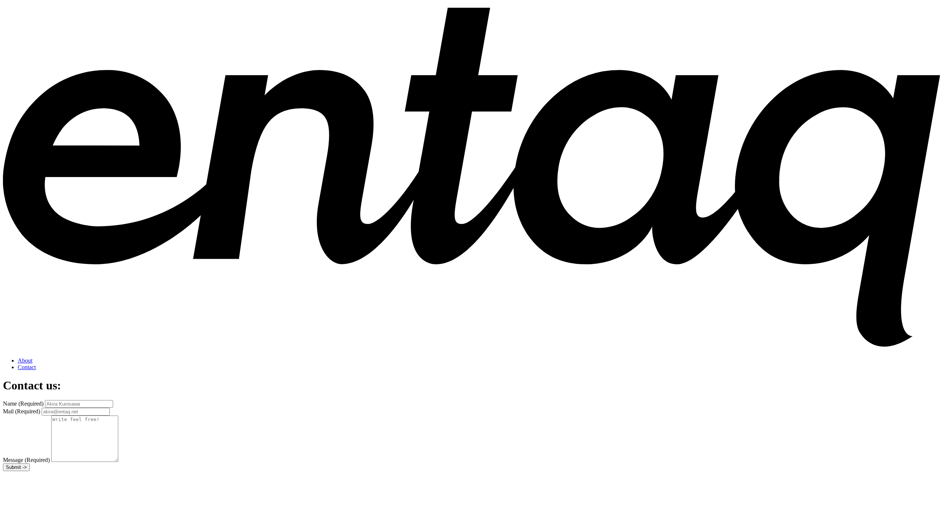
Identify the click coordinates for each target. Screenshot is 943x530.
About (25, 360)
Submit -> (16, 467)
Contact (27, 367)
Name (23, 403)
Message (26, 460)
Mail (21, 411)
